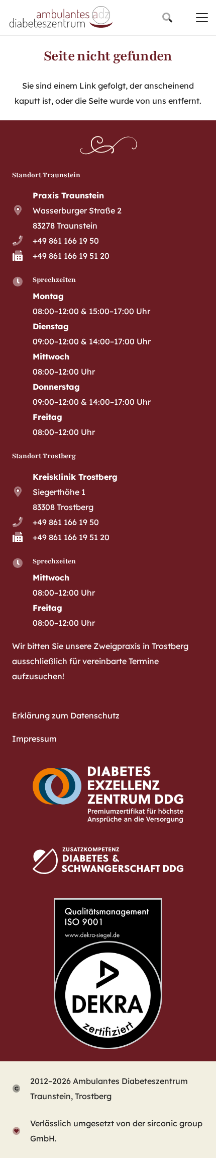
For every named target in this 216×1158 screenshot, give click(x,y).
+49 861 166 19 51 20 (71, 256)
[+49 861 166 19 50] (22, 241)
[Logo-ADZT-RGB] (61, 17)
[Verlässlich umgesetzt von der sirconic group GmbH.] (21, 1131)
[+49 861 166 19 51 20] (22, 256)
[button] (167, 17)
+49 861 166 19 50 (66, 241)
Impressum (34, 739)
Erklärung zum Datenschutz (66, 715)
